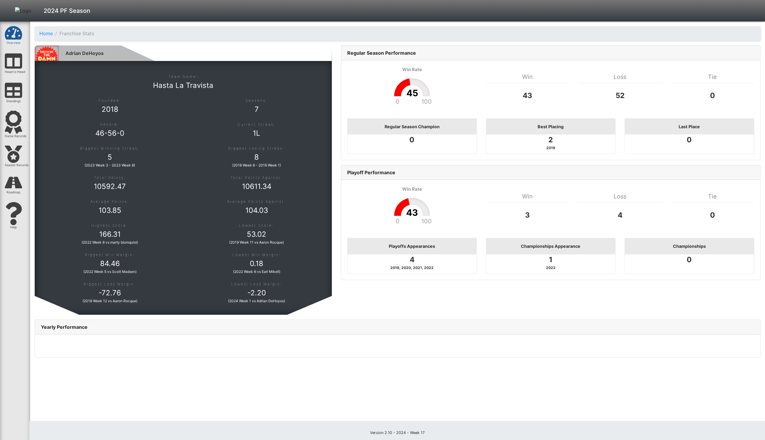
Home (46, 33)
